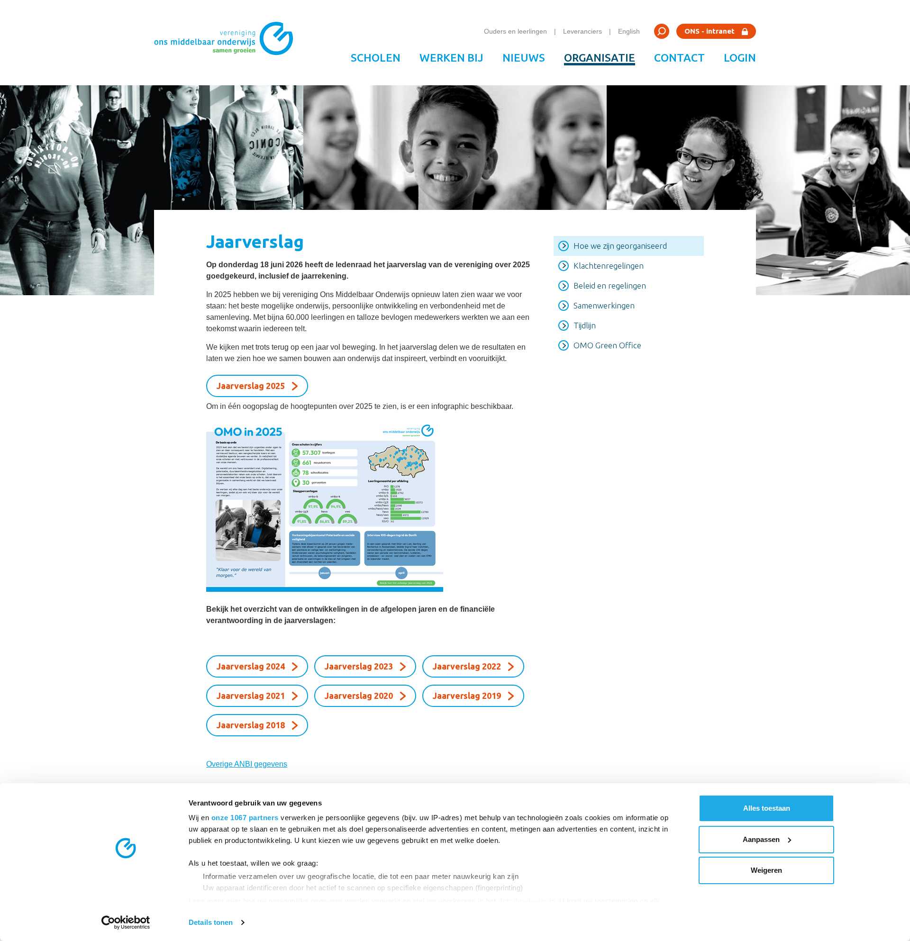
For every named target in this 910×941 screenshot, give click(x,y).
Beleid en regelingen (609, 285)
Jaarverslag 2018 (251, 725)
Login (740, 57)
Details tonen (211, 922)
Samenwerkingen (604, 305)
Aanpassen (761, 839)
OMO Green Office (607, 345)
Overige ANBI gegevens (246, 764)
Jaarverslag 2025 (251, 385)
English (629, 31)
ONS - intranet (709, 31)
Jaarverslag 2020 (359, 695)
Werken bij (451, 57)
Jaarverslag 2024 (251, 666)
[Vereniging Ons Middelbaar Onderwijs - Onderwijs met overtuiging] (227, 42)
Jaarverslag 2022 (467, 666)
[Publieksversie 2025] (368, 505)
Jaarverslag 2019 (467, 695)
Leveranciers (582, 31)
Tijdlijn (584, 325)
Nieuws (523, 57)
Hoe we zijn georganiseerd (620, 245)
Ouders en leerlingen (515, 31)
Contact (679, 57)
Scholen (375, 57)
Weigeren (766, 870)
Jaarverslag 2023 (359, 666)
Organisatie (599, 57)
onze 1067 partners (245, 818)
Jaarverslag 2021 (251, 695)
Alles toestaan (766, 808)
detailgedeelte (522, 901)
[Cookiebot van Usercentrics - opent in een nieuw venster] (125, 922)
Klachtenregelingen (608, 265)
